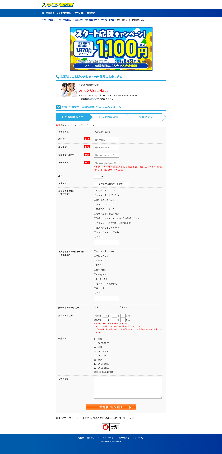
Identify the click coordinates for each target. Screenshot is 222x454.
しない (124, 307)
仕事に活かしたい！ (105, 204)
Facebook (100, 269)
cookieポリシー (139, 437)
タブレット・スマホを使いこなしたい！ (114, 222)
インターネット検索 (105, 251)
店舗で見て (101, 288)
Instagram (101, 274)
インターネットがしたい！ (108, 195)
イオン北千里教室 (107, 20)
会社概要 (80, 437)
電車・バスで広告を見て (107, 283)
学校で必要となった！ (106, 209)
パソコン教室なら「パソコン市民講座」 (57, 20)
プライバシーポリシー (72, 417)
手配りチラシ (102, 255)
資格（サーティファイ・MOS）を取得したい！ (118, 218)
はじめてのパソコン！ (106, 190)
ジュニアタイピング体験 (107, 232)
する (98, 307)
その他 (99, 236)
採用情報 (90, 437)
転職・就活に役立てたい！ (108, 213)
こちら (94, 99)
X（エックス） (103, 278)
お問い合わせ (124, 437)
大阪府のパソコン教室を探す (86, 20)
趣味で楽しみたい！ (105, 199)
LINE (98, 265)
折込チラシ (101, 260)
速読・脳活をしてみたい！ (108, 227)
